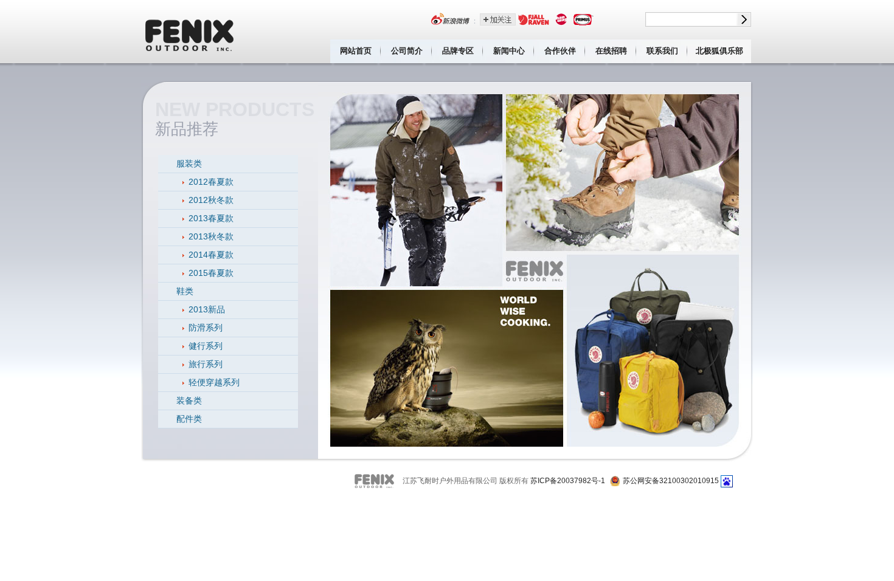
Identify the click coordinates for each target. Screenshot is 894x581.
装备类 (189, 400)
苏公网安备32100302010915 (671, 480)
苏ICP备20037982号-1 (567, 480)
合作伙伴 (560, 50)
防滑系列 (206, 327)
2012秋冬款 (211, 200)
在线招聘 (611, 50)
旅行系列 (206, 364)
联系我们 (662, 50)
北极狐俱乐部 (719, 50)
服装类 (189, 163)
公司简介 (407, 50)
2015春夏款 (211, 273)
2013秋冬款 (211, 236)
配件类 (189, 419)
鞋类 (184, 291)
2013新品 (207, 309)
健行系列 (206, 346)
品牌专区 (458, 50)
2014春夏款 (211, 255)
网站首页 (356, 50)
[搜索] (744, 19)
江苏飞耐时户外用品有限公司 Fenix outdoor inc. (190, 31)
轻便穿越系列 (214, 382)
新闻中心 (509, 50)
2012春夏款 (211, 182)
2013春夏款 (211, 218)
